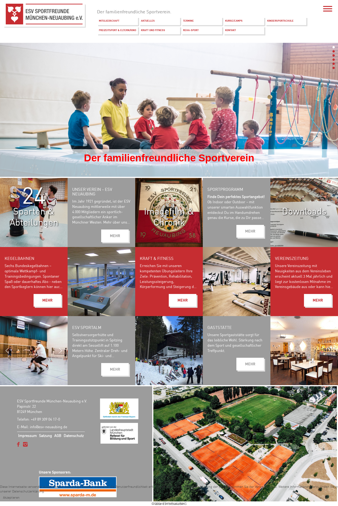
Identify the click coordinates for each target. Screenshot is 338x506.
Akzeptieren (11, 497)
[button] (333, 47)
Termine (188, 20)
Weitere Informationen (169, 504)
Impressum (27, 435)
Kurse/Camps (234, 20)
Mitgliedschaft (109, 20)
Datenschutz (74, 435)
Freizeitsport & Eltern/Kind (117, 30)
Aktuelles (148, 20)
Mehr (115, 235)
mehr (250, 231)
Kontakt (230, 30)
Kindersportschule (280, 20)
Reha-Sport (191, 30)
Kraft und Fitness (153, 30)
